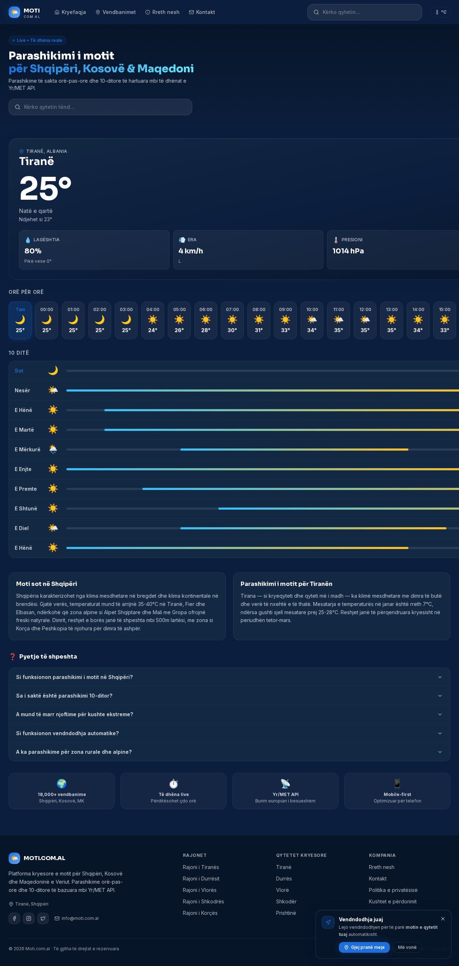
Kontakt (205, 12)
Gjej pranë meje (368, 947)
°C (443, 12)
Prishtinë (286, 913)
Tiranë (284, 867)
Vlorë (282, 890)
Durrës (284, 878)
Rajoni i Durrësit (201, 878)
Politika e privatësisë (393, 890)
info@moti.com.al (80, 918)
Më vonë (407, 947)
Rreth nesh (166, 12)
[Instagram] (28, 918)
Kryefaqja (74, 12)
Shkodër (286, 901)
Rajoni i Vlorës (200, 890)
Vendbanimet (119, 12)
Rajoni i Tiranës (201, 867)
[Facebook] (14, 918)
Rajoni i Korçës (200, 913)
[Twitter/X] (43, 918)
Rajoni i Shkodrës (203, 901)
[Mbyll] (443, 918)
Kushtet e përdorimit (393, 901)
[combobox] (369, 12)
